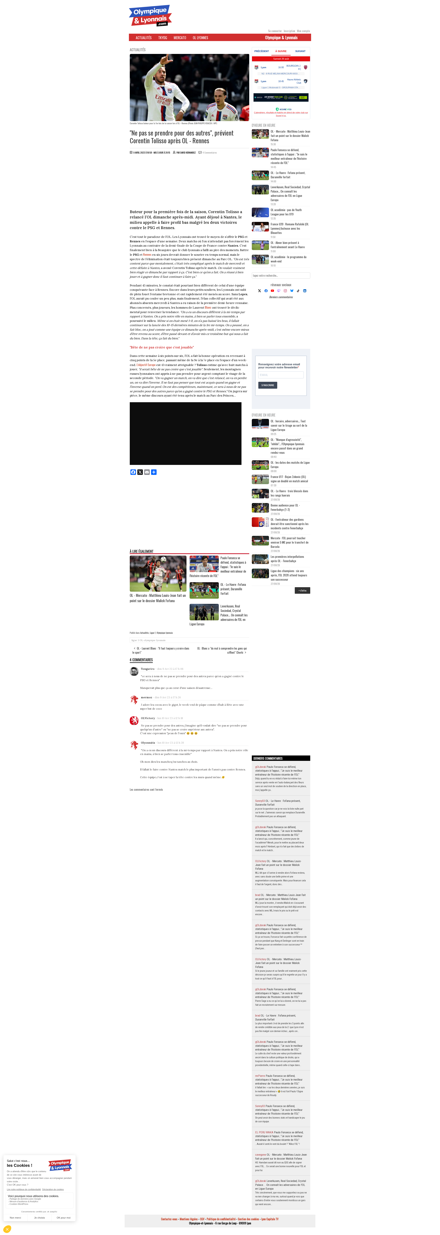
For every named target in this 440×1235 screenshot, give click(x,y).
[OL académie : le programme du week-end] (260, 260)
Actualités (144, 37)
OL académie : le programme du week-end (288, 259)
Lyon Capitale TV (269, 1219)
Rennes (147, 254)
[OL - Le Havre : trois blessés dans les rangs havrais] (260, 494)
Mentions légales (189, 1219)
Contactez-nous (169, 1219)
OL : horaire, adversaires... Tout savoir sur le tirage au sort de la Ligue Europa (289, 425)
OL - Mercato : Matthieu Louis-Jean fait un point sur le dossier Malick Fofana (158, 598)
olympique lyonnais (155, 640)
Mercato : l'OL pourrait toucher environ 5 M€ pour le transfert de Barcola (290, 542)
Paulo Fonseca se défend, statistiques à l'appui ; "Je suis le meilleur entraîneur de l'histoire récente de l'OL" (289, 156)
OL (141, 640)
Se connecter (275, 31)
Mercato (180, 37)
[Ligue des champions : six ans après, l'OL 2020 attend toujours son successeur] (260, 574)
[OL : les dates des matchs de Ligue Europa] (260, 465)
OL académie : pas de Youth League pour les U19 (286, 212)
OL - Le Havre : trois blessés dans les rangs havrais (289, 493)
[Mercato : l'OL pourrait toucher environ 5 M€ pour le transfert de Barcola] (260, 541)
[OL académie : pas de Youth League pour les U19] (260, 213)
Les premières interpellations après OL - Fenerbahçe (287, 558)
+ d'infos (302, 590)
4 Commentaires (210, 152)
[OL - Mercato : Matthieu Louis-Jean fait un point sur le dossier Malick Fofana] (158, 590)
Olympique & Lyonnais (281, 37)
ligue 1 (135, 640)
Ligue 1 (153, 632)
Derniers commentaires (281, 297)
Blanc (208, 307)
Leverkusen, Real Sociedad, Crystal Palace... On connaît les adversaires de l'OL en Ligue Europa (290, 193)
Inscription (289, 31)
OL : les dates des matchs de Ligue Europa (290, 464)
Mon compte (303, 31)
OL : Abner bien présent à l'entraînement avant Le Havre (288, 244)
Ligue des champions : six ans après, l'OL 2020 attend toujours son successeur (289, 575)
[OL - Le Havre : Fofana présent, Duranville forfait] (204, 597)
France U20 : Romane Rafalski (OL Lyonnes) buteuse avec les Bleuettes (290, 228)
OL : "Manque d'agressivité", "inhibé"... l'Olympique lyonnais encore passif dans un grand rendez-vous (287, 446)
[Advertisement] (189, 183)
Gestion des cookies (248, 1219)
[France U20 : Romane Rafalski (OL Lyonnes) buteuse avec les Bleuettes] (260, 227)
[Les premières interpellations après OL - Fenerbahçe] (260, 559)
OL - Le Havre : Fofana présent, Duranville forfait (233, 589)
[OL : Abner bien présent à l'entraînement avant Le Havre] (260, 245)
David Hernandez (188, 152)
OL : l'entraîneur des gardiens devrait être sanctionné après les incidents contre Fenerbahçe (290, 523)
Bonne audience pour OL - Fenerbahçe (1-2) (285, 507)
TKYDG (162, 37)
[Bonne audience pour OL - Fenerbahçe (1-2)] (260, 508)
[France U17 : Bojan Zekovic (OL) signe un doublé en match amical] (260, 480)
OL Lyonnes (200, 37)
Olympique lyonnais (165, 632)
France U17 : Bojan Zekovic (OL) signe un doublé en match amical (289, 479)
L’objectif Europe (146, 365)
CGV (202, 1219)
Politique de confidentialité (221, 1219)
